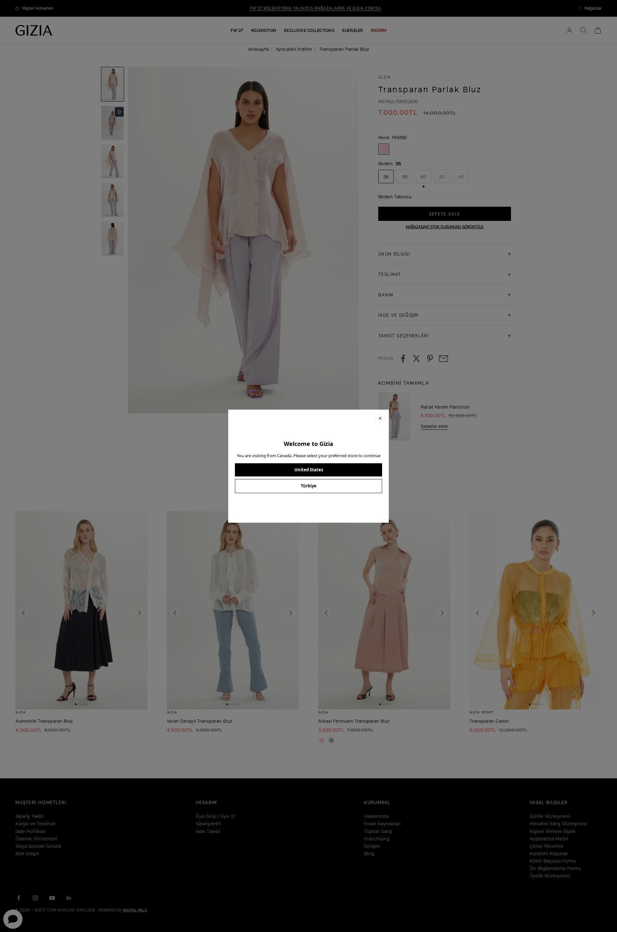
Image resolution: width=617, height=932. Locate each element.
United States (308, 470)
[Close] (380, 418)
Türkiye (309, 486)
